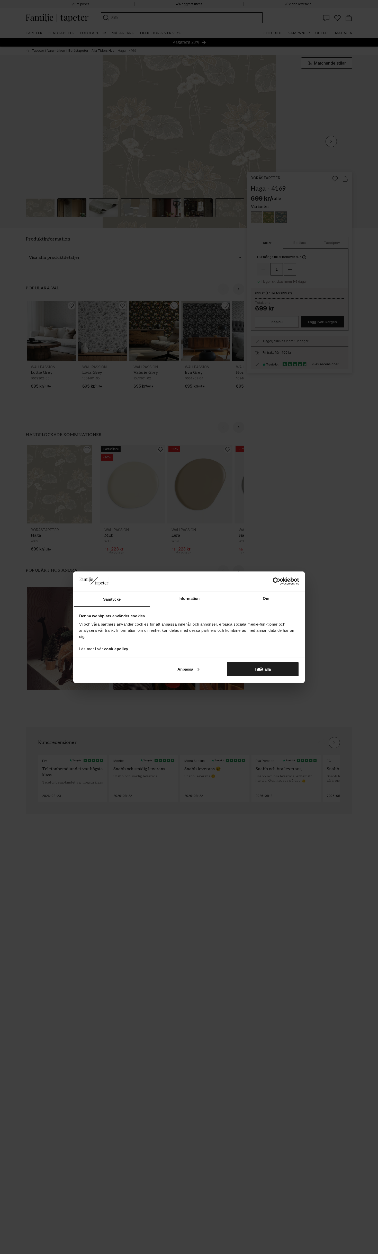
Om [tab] (266, 598)
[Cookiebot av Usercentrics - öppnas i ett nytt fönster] (276, 581)
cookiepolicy (116, 648)
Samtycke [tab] (112, 599)
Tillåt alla (263, 669)
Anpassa (185, 669)
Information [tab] (189, 598)
